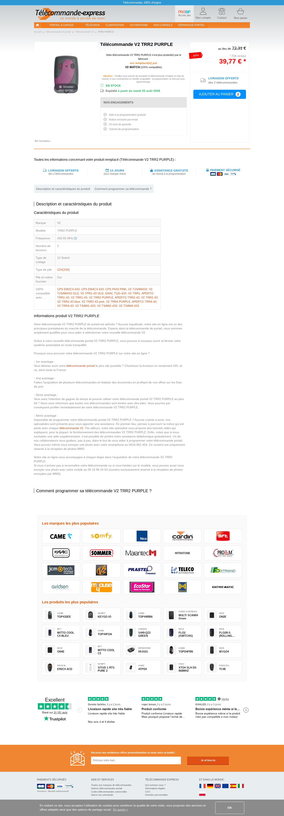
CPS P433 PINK (115, 289)
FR (202, 786)
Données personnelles (156, 795)
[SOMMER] (102, 553)
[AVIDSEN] (61, 587)
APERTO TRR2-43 (127, 297)
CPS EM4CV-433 (92, 289)
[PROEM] (223, 553)
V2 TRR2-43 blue (68, 301)
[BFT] (223, 536)
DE (210, 786)
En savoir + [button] (120, 809)
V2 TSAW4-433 (129, 305)
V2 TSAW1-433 (85, 305)
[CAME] (61, 536)
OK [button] (229, 807)
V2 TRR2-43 (149, 297)
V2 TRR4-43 (65, 305)
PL (202, 793)
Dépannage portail (191, 25)
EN (225, 786)
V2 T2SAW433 (137, 289)
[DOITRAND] (223, 570)
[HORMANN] (182, 587)
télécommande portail (80, 365)
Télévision (92, 25)
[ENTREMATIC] (223, 587)
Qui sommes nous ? (155, 785)
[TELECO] (182, 570)
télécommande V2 (71, 428)
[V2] (102, 570)
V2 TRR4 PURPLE (118, 301)
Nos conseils (163, 25)
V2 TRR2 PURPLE (101, 297)
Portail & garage (62, 25)
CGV (147, 791)
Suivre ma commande (102, 795)
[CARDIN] (182, 536)
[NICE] (142, 536)
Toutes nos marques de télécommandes (111, 785)
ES (233, 786)
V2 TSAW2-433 (107, 305)
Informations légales (155, 788)
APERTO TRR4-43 (144, 301)
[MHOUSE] (102, 587)
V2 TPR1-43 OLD (92, 293)
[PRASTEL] (142, 570)
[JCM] (61, 570)
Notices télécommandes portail (106, 788)
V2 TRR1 (134, 293)
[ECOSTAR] (142, 587)
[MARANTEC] (142, 553)
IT (241, 786)
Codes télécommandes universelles (109, 791)
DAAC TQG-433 (115, 293)
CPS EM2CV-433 (68, 289)
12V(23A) (63, 269)
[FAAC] (61, 553)
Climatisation (115, 25)
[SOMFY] (102, 536)
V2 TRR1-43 (79, 297)
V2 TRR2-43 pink (93, 301)
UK (218, 786)
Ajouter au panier (216, 94)
